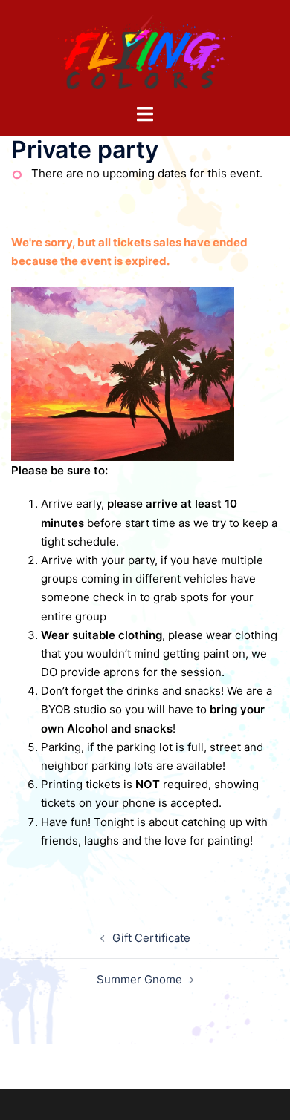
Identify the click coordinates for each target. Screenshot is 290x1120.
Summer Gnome (139, 979)
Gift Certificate (151, 938)
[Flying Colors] (145, 51)
